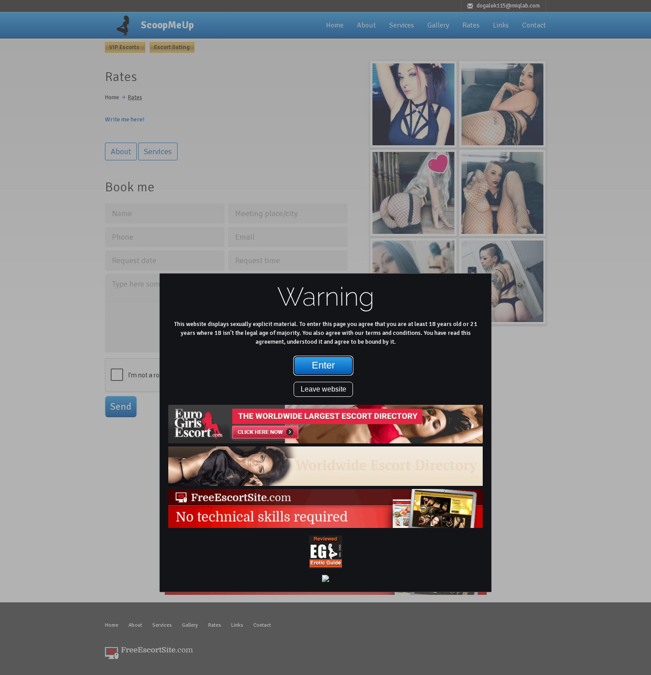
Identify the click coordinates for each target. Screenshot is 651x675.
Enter (323, 365)
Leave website (323, 389)
